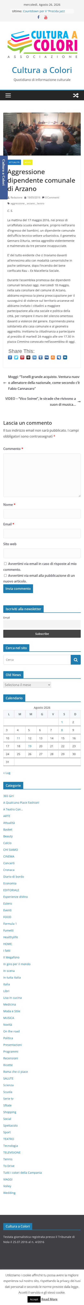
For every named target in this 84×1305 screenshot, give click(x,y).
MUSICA (8, 1018)
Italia (6, 984)
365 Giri (8, 796)
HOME (28, 162)
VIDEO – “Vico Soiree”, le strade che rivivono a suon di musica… (40, 401)
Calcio (7, 843)
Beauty (8, 836)
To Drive (8, 1166)
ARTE (6, 816)
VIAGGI (7, 1179)
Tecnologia (10, 1146)
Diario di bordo (13, 876)
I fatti (6, 951)
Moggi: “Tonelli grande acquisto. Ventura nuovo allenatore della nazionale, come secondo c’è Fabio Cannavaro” (44, 383)
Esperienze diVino (15, 897)
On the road (11, 1031)
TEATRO (8, 1139)
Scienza (8, 1085)
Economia (10, 883)
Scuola (7, 1092)
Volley (7, 1186)
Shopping (9, 1112)
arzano (31, 203)
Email (8, 524)
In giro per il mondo (16, 964)
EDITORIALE (11, 890)
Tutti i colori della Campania (22, 1173)
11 (18, 738)
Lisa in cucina (12, 998)
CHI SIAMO (10, 850)
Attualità (14, 162)
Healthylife (10, 937)
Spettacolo (10, 1125)
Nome (9, 504)
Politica (8, 1038)
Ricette (8, 1065)
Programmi (10, 1051)
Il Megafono (11, 957)
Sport (7, 1132)
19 (29, 746)
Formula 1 (10, 924)
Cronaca (8, 870)
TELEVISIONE (12, 1152)
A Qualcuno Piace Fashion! (21, 802)
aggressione (18, 203)
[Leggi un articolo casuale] (76, 95)
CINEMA (8, 856)
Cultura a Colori (42, 69)
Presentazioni (12, 1045)
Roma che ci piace (15, 1072)
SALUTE (8, 1078)
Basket (7, 829)
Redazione (16, 197)
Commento (13, 448)
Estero (7, 903)
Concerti (9, 863)
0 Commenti (52, 197)
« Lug (6, 773)
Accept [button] (34, 1299)
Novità (7, 1025)
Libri (6, 991)
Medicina (9, 1004)
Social (7, 1119)
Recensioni (10, 1058)
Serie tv (8, 1099)
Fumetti (8, 930)
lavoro (40, 203)
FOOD (7, 917)
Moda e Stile (11, 1011)
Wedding (9, 1193)
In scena (9, 971)
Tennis (7, 1159)
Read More (49, 1299)
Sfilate (7, 1105)
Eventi (7, 910)
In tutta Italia (12, 977)
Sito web (10, 544)
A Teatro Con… (13, 809)
